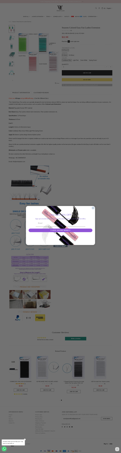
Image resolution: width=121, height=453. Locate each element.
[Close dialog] (93, 208)
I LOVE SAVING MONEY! (61, 230)
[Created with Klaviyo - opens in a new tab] (60, 246)
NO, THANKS (60, 235)
